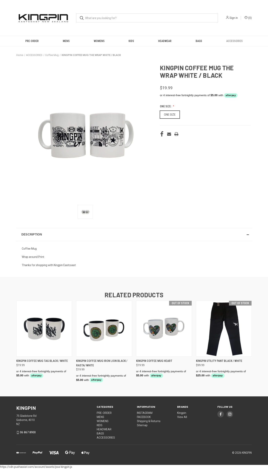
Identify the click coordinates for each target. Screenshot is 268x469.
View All (182, 417)
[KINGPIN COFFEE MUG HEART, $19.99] (164, 328)
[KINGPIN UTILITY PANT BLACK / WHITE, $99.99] (224, 328)
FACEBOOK (144, 417)
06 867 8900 (28, 432)
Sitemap (142, 425)
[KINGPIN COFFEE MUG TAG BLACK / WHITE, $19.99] (44, 328)
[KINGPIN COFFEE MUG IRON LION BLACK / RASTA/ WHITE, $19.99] (104, 328)
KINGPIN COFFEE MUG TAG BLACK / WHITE (42, 361)
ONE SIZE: (166, 106)
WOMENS (99, 41)
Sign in (234, 17)
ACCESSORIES (234, 41)
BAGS (199, 41)
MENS (66, 41)
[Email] (169, 134)
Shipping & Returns (148, 421)
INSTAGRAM (144, 412)
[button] (134, 234)
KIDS (131, 41)
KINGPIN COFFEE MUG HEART (154, 361)
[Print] (176, 134)
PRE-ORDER (32, 41)
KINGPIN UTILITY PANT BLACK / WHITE (219, 361)
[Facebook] (162, 134)
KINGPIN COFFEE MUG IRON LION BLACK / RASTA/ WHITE (101, 363)
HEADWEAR (164, 41)
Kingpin (181, 412)
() (250, 17)
